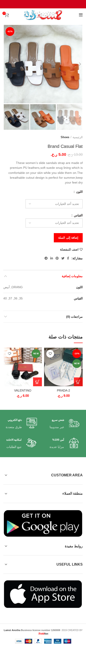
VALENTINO (22, 390)
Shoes (65, 137)
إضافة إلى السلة (68, 237)
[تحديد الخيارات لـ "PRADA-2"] (78, 381)
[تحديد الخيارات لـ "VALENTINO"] (37, 381)
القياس (78, 215)
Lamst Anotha (12, 630)
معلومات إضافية (72, 276)
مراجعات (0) (74, 316)
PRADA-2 (63, 390)
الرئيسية (78, 137)
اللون (79, 191)
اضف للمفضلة (69, 249)
